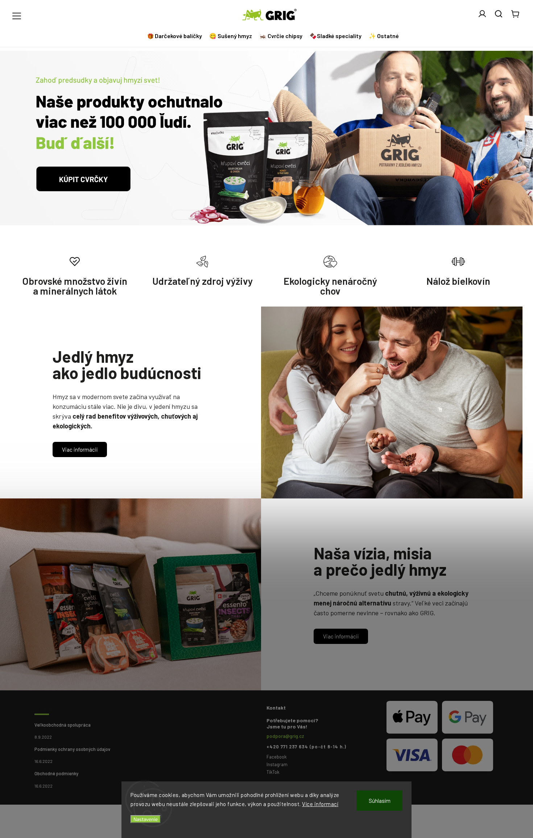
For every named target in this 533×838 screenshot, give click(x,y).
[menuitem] (175, 36)
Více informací (320, 804)
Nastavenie (145, 819)
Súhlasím (380, 800)
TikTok (272, 772)
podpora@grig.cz (285, 736)
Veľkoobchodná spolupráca (62, 725)
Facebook (276, 757)
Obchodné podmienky (56, 773)
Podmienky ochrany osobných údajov (72, 749)
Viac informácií (80, 449)
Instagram (277, 764)
